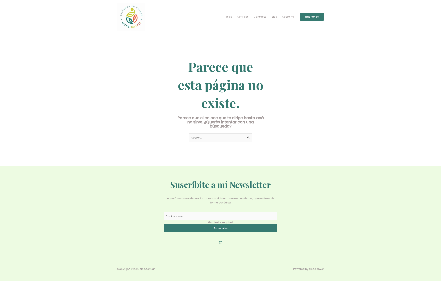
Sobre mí (288, 16)
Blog (274, 16)
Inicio (229, 16)
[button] (312, 17)
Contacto (260, 16)
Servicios (243, 16)
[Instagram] (220, 242)
